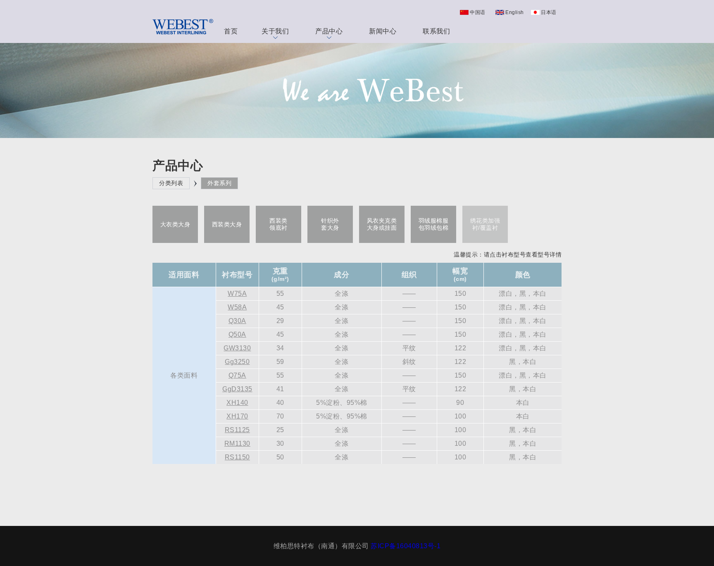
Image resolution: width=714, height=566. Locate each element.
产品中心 (329, 31)
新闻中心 (382, 31)
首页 (231, 31)
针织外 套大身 (330, 224)
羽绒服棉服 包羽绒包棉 (434, 224)
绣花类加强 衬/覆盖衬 (485, 224)
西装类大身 (227, 224)
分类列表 (171, 183)
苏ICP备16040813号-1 (405, 545)
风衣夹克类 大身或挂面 (382, 224)
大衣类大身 (175, 224)
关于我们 (275, 31)
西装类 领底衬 (278, 224)
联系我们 (436, 31)
